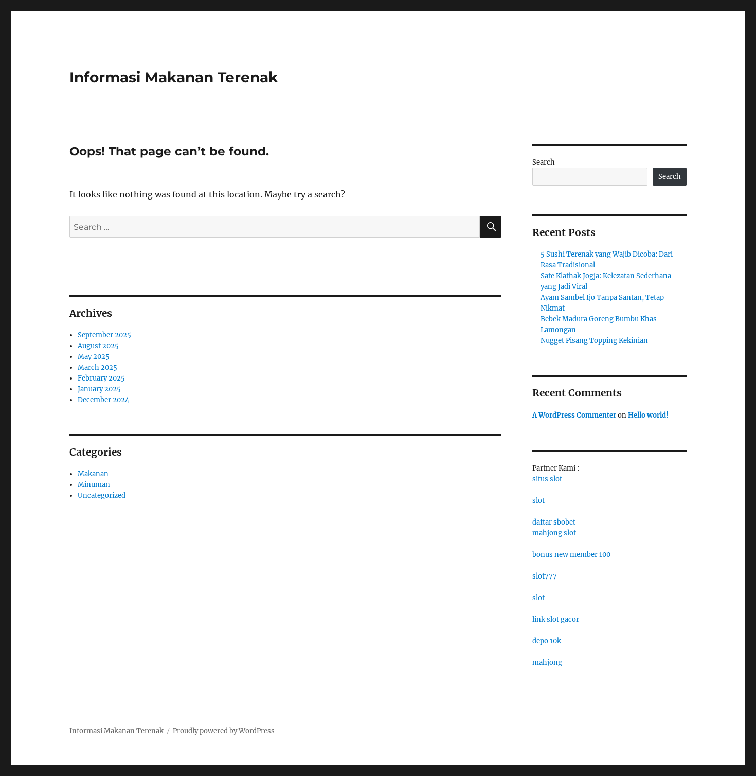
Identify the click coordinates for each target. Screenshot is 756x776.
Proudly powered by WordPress (224, 731)
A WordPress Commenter (574, 415)
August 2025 (98, 345)
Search (543, 162)
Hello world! (648, 415)
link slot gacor (555, 619)
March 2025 (97, 367)
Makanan (93, 474)
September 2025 (104, 335)
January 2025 (99, 389)
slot (538, 500)
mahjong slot (554, 533)
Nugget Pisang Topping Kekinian (594, 340)
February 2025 (101, 378)
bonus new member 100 (571, 554)
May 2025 (94, 356)
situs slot (547, 479)
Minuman (94, 484)
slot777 (544, 576)
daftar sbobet (553, 522)
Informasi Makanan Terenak (173, 77)
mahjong (547, 662)
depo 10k (546, 641)
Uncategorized (101, 495)
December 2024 (103, 399)
